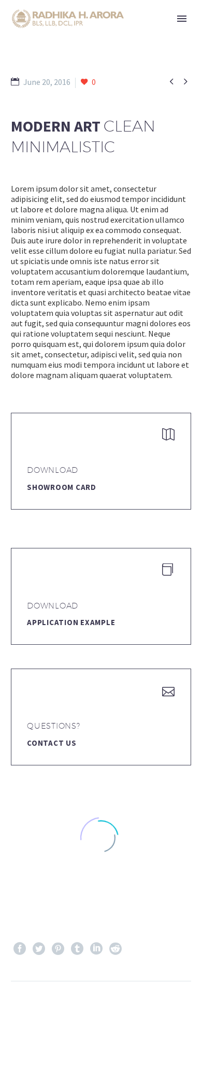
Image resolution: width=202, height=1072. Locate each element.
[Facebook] (19, 949)
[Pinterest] (58, 949)
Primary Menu (181, 18)
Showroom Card (61, 487)
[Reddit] (115, 949)
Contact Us (52, 743)
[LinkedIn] (96, 949)
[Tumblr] (77, 949)
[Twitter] (39, 949)
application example (71, 622)
